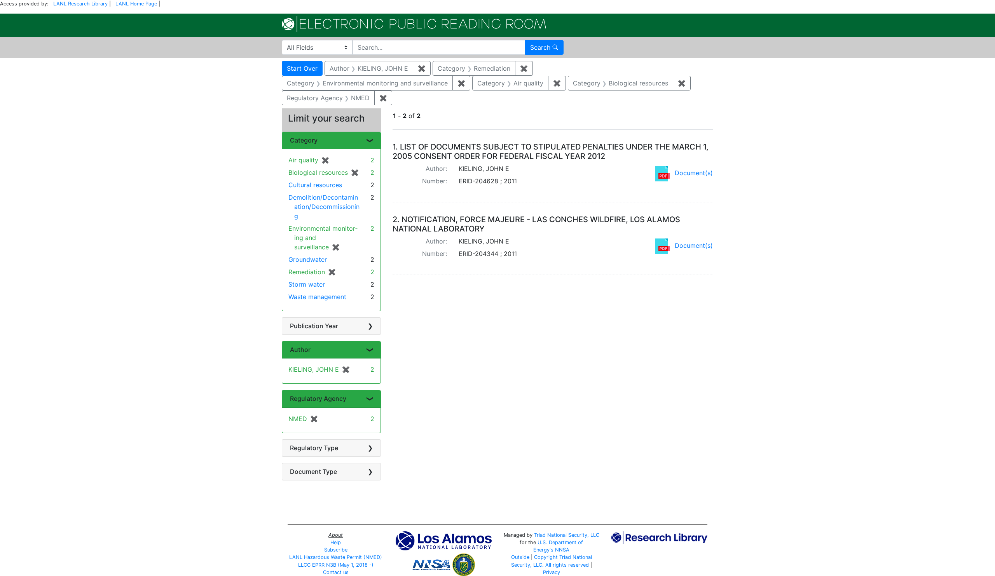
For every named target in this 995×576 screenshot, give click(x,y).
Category (304, 140)
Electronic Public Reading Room (414, 24)
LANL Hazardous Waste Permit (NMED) (335, 557)
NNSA (562, 550)
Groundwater (307, 259)
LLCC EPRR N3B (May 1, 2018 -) (336, 565)
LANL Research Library (80, 4)
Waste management (317, 297)
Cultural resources (315, 185)
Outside (520, 557)
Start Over (302, 68)
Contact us (336, 572)
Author (300, 349)
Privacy (551, 572)
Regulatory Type (314, 448)
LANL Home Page (136, 4)
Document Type (313, 471)
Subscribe (335, 550)
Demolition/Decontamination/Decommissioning (324, 206)
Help (335, 542)
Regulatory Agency (318, 398)
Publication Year (314, 326)
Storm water (306, 284)
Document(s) (694, 173)
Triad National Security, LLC (566, 535)
